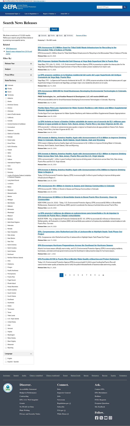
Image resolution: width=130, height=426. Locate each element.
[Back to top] (124, 420)
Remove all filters (81, 35)
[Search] (124, 7)
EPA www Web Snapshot (29, 400)
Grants (22, 403)
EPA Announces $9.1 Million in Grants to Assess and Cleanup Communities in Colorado (76, 186)
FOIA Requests (100, 400)
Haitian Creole (75, 375)
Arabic (24, 375)
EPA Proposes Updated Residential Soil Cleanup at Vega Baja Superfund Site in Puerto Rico (78, 61)
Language (8, 353)
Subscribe (60, 407)
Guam (60, 35)
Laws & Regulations (31, 13)
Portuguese (95, 375)
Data (59, 389)
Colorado (43, 35)
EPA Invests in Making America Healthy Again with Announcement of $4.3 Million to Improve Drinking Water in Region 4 (81, 171)
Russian (104, 375)
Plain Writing (25, 410)
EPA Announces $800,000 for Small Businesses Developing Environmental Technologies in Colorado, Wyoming (82, 92)
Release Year (10, 63)
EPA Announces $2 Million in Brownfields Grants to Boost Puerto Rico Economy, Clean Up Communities (77, 198)
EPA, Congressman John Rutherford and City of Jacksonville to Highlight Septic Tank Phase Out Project (80, 233)
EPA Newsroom (11, 48)
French (65, 375)
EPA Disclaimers (101, 393)
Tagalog (113, 375)
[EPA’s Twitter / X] (101, 418)
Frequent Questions (102, 403)
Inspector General (64, 393)
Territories (69, 35)
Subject (8, 69)
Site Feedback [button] (100, 407)
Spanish (16, 375)
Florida (52, 35)
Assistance (6, 375)
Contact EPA (99, 389)
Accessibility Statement (28, 389)
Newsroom (61, 400)
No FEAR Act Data (27, 407)
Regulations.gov (63, 403)
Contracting (24, 396)
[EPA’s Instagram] (110, 418)
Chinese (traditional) (53, 375)
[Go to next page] (99, 275)
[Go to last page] (103, 275)
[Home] (19, 7)
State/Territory (10, 80)
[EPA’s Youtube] (106, 418)
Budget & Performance (28, 393)
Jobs (59, 396)
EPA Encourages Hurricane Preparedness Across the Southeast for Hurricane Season (75, 245)
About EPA (64, 13)
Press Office (9, 75)
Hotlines (98, 396)
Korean (86, 375)
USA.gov (60, 410)
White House (62, 414)
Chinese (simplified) (36, 375)
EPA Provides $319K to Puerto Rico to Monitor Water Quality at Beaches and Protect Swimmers (78, 259)
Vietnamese (123, 375)
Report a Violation (48, 13)
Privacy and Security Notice (30, 414)
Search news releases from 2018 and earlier (19, 53)
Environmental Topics (11, 13)
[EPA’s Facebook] (97, 418)
